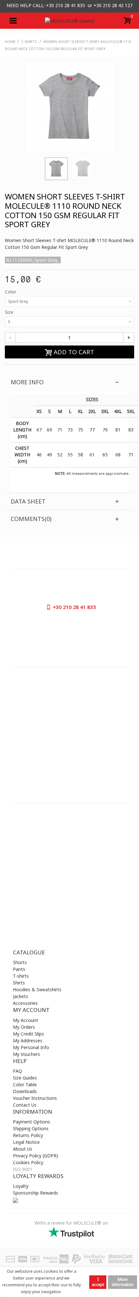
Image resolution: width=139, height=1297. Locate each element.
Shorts (20, 962)
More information (123, 1282)
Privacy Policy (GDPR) (35, 1156)
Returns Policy (28, 1135)
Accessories (25, 1003)
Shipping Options (30, 1128)
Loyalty (20, 1186)
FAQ (17, 1071)
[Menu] (13, 20)
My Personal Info (31, 1047)
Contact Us (25, 1105)
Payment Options (31, 1122)
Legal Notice (26, 1142)
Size (10, 312)
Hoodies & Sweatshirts (37, 989)
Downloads (25, 1091)
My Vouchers (26, 1054)
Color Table (25, 1084)
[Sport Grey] (56, 168)
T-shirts (21, 976)
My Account (25, 1020)
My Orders (24, 1027)
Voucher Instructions (35, 1098)
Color (11, 292)
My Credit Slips (28, 1034)
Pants (19, 969)
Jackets (20, 996)
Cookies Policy (28, 1162)
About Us (22, 1149)
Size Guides (25, 1078)
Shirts (19, 983)
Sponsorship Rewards (35, 1193)
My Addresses (27, 1040)
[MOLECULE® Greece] (69, 20)
